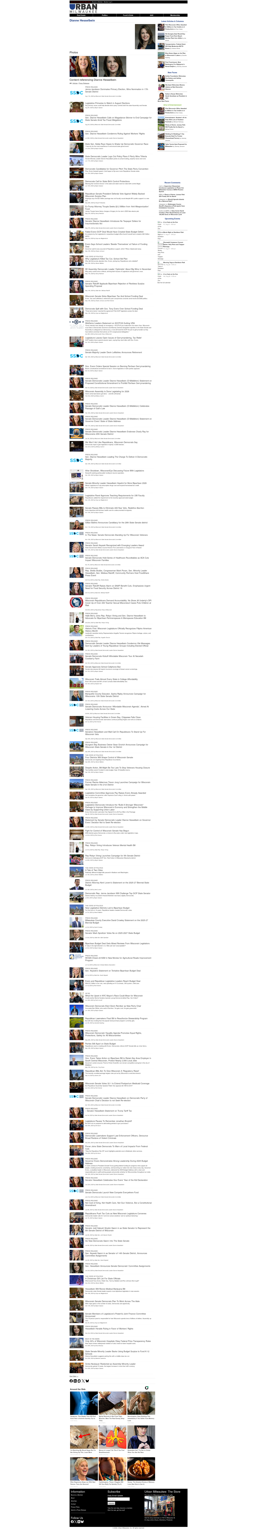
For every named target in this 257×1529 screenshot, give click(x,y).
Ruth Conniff (98, 1000)
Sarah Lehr (98, 1075)
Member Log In (108, 2)
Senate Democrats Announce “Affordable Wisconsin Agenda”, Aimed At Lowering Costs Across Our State (117, 707)
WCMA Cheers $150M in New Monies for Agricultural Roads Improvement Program (118, 959)
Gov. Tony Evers (100, 1067)
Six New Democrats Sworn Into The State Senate (107, 1240)
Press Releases (84, 83)
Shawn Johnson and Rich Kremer (105, 300)
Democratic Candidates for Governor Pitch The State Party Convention (116, 168)
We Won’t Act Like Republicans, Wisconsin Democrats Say (111, 442)
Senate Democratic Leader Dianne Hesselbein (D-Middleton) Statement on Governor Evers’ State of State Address (118, 420)
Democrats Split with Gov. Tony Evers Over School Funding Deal (114, 308)
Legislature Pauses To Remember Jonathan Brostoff (108, 1121)
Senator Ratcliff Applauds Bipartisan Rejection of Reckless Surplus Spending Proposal (114, 284)
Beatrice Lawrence (100, 1358)
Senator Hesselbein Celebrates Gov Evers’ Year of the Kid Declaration (116, 1180)
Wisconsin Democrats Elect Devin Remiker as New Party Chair (113, 1005)
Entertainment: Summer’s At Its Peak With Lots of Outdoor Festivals (176, 119)
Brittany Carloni (99, 396)
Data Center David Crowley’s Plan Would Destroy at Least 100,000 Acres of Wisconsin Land (172, 212)
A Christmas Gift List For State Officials (102, 1278)
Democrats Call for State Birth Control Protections (107, 181)
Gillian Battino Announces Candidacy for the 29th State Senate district (116, 522)
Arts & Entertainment (172, 105)
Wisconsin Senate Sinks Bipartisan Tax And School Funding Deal (114, 296)
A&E (151, 15)
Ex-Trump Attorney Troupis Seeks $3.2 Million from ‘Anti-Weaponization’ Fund (117, 207)
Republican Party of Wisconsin (103, 610)
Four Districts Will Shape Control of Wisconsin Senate (109, 757)
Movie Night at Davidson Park (173, 232)
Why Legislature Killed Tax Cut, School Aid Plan (106, 258)
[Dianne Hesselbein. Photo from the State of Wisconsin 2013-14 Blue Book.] (112, 66)
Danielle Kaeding (99, 1023)
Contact (73, 1504)
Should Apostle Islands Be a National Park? (171, 200)
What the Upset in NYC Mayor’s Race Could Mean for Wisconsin (114, 995)
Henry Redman (100, 213)
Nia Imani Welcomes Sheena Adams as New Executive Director (175, 87)
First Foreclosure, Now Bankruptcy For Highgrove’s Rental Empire (175, 64)
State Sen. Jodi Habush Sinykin (103, 1235)
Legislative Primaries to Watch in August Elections (107, 103)
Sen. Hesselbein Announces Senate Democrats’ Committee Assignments (117, 1265)
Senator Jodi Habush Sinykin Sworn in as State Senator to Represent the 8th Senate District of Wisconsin (117, 1229)
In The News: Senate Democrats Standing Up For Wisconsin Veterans (116, 534)
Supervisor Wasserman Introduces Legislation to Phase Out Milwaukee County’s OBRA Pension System (171, 188)
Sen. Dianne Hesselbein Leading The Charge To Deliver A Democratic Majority (116, 458)
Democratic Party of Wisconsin (103, 334)
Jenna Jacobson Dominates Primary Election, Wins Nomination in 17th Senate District (116, 90)
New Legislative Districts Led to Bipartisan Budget (107, 907)
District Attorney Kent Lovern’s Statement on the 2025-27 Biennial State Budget (117, 883)
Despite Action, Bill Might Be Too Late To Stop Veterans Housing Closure (117, 767)
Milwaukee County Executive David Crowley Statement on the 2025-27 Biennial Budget (116, 921)
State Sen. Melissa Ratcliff (103, 290)
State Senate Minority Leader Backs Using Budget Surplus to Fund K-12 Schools (117, 1352)
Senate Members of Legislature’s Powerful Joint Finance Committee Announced (115, 1315)
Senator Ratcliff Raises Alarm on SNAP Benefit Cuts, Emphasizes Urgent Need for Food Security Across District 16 (117, 587)
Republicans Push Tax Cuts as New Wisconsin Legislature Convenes (115, 1213)
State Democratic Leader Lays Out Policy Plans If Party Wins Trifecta (116, 156)
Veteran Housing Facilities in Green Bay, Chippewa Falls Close (113, 717)
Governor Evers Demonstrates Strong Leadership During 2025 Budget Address (116, 1162)
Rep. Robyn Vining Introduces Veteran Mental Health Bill (110, 845)
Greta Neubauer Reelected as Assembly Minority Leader (110, 1363)
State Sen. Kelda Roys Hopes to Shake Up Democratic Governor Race (116, 143)
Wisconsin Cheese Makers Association (104, 965)
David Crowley (98, 927)
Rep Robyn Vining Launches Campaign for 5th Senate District (112, 855)
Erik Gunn (98, 1125)
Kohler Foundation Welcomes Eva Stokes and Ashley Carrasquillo (175, 78)
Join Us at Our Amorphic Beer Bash (81, 2)
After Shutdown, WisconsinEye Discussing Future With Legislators (114, 470)
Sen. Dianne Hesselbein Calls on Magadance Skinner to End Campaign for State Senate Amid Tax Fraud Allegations (118, 118)
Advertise (74, 1501)
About (72, 1498)
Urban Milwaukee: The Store (162, 1491)
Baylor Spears (98, 107)
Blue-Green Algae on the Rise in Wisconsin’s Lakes (175, 54)
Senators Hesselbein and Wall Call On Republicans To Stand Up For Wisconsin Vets (115, 733)
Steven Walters (100, 263)
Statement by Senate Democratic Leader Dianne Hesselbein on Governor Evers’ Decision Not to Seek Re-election (118, 821)
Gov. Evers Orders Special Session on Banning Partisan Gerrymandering (117, 366)
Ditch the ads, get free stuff (116, 1510)
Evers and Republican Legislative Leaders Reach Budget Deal (112, 981)
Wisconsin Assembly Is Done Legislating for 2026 (107, 391)
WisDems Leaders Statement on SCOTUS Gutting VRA (110, 323)
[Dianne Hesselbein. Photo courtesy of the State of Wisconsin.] (83, 66)
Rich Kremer (97, 722)
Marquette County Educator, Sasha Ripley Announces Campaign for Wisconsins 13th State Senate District (115, 695)
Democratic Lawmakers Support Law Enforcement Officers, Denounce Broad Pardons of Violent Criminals (116, 1136)
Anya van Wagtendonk (101, 238)
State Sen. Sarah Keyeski (101, 975)
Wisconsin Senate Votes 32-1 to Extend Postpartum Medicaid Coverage (117, 1083)
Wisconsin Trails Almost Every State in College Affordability (111, 679)
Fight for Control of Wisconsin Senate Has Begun (107, 830)
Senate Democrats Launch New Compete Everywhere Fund (112, 1192)
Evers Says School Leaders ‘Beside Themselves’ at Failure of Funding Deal (116, 245)
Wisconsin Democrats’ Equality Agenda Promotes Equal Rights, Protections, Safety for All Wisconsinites (113, 1034)
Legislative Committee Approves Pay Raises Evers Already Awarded (115, 792)
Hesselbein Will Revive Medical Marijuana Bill (105, 1288)
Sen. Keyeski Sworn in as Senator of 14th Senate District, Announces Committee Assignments (116, 1254)
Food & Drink (128, 15)
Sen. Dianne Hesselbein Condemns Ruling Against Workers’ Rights (115, 133)
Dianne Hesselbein (82, 20)
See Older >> (74, 1376)
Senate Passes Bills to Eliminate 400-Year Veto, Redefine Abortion (114, 507)
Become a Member (77, 1495)
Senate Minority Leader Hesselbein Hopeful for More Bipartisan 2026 (116, 483)
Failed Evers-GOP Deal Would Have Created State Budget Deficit (114, 231)
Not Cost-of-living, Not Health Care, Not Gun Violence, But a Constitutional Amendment (118, 1204)
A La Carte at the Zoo (170, 222)
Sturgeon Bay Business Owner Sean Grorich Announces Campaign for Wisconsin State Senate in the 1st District (116, 745)
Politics (105, 15)
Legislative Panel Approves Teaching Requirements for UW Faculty (115, 495)
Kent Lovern (98, 889)
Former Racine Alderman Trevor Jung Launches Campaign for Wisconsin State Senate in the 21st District (117, 783)
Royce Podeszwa (100, 203)
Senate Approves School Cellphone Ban (103, 666)
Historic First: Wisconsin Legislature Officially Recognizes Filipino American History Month (118, 629)
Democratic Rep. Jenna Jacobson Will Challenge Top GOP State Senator (117, 893)
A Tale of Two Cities (94, 870)
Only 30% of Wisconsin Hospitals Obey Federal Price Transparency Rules (118, 1341)
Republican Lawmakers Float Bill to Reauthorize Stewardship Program (116, 1018)
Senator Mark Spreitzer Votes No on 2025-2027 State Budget (112, 932)
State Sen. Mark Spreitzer (101, 937)
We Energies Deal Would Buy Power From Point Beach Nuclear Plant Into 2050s (175, 36)
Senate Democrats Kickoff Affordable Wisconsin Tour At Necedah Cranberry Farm (114, 657)
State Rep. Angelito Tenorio (102, 637)
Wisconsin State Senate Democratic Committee (108, 96)
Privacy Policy (75, 1507)
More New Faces (163, 101)
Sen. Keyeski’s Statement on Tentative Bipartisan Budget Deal (113, 970)
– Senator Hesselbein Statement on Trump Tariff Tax (108, 1110)
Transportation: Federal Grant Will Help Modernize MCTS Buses (175, 46)
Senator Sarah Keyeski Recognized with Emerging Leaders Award (114, 545)
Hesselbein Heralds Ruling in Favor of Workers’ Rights (109, 1328)
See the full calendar (163, 283)
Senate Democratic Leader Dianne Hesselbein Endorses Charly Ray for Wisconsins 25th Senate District (117, 432)
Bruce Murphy (99, 1345)
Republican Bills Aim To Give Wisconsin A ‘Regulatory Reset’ (112, 1070)
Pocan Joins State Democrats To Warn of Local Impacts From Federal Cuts (116, 1147)
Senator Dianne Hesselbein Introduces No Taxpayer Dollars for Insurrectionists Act (113, 222)
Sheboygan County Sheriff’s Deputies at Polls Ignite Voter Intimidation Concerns (172, 206)
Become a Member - (98, 2)
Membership (175, 15)
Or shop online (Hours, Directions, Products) (158, 1520)
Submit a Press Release (78, 1510)
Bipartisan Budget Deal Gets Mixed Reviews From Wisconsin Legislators (117, 943)
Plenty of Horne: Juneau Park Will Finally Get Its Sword (175, 126)
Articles (75, 83)
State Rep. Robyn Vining (102, 622)
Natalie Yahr (98, 683)
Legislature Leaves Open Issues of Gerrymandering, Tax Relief (113, 337)
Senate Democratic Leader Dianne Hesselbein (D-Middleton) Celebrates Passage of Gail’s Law (117, 407)
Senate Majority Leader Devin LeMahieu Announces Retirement (113, 352)
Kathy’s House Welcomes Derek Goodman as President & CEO (176, 96)
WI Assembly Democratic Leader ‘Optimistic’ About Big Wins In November (118, 269)
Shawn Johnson (100, 251)
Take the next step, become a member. (120, 1508)
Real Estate (81, 15)
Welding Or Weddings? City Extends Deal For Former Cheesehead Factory (174, 136)
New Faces (172, 72)
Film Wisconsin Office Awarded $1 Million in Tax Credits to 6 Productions (176, 27)
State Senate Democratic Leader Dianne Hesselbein (109, 138)
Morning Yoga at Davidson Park (174, 262)
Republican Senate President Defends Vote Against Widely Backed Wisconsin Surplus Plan (115, 194)
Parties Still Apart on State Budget (100, 1043)
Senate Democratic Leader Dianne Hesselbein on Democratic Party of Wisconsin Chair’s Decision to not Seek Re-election (116, 1099)
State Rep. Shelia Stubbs (102, 580)
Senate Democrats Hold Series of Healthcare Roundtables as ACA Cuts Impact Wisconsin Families (117, 559)
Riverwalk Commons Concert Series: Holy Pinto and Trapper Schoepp (173, 244)
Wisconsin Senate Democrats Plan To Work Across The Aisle (112, 1301)
